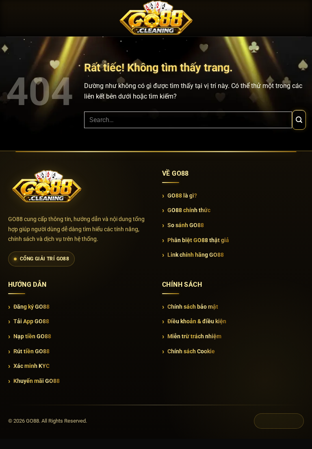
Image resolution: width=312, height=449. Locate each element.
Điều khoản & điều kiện (196, 321)
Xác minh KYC (31, 366)
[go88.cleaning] (156, 18)
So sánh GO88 (185, 225)
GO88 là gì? (182, 195)
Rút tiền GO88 (31, 351)
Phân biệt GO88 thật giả (198, 240)
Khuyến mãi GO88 (36, 381)
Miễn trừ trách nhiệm (194, 336)
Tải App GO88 (31, 321)
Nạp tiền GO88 (32, 336)
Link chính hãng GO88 (195, 254)
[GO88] (46, 187)
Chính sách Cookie (191, 351)
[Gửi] (299, 120)
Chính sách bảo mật (192, 306)
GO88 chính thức (188, 210)
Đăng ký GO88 (31, 306)
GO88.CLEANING (278, 420)
